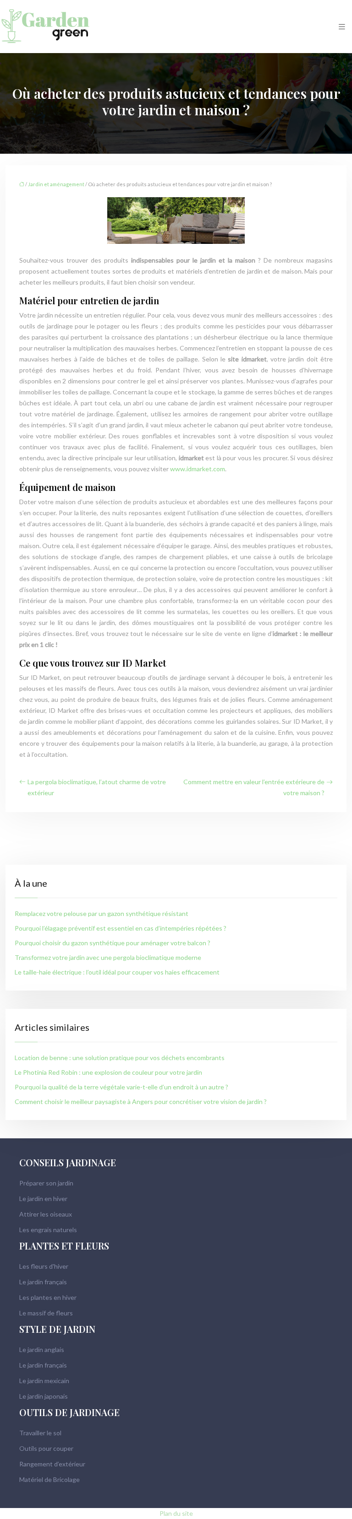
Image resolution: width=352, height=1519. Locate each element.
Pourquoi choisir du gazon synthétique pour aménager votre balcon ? (112, 943)
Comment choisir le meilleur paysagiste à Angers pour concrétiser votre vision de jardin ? (141, 1101)
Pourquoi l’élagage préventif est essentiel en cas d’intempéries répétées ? (120, 928)
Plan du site (176, 1513)
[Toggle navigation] (342, 26)
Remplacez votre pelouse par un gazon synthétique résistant (101, 913)
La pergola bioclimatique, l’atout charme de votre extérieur (97, 787)
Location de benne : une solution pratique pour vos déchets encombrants (120, 1057)
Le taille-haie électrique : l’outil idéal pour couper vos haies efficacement (117, 972)
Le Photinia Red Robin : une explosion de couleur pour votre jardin (108, 1072)
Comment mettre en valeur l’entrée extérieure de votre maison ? (253, 787)
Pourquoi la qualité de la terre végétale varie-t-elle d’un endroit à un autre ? (121, 1087)
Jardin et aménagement (56, 184)
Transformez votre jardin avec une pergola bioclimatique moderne (108, 957)
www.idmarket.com (197, 469)
